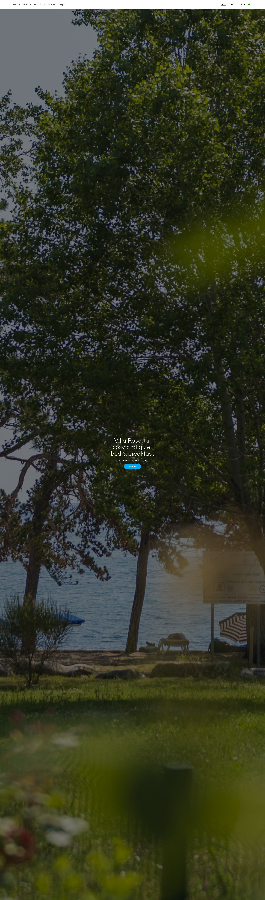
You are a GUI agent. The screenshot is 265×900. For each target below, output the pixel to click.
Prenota (241, 4)
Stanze (232, 4)
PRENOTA (132, 466)
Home (223, 4)
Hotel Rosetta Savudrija (39, 4)
